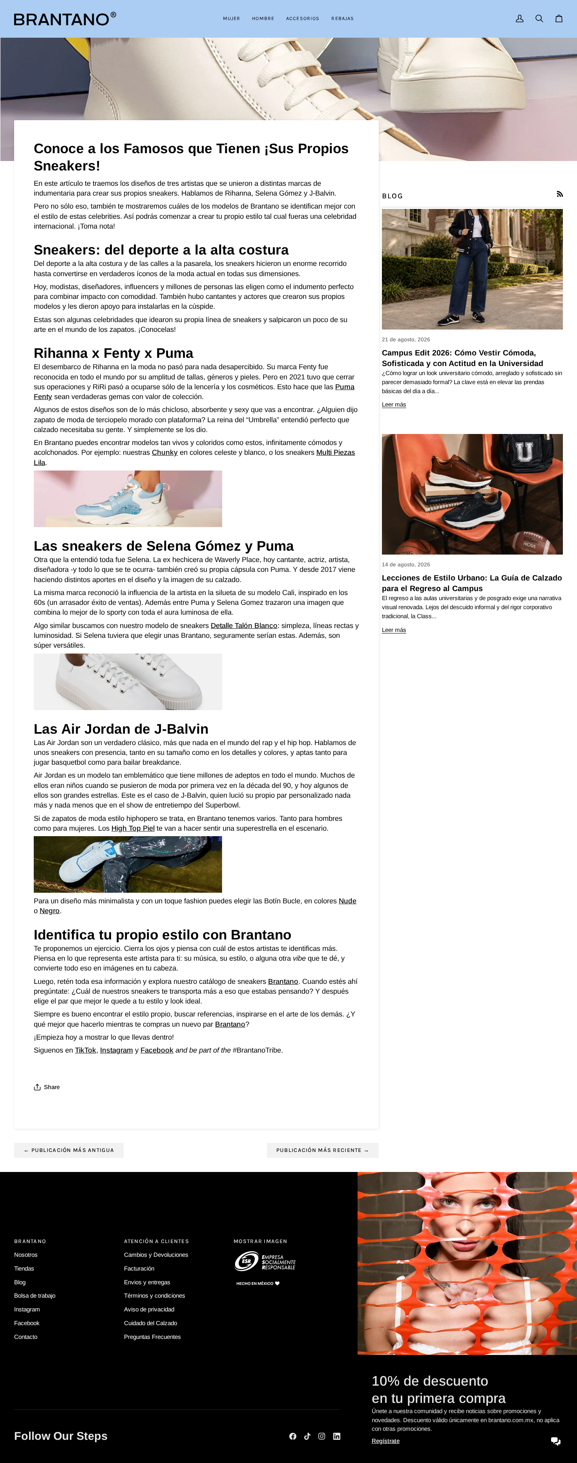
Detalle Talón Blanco (244, 625)
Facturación (139, 1268)
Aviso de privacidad (149, 1309)
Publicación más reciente (322, 1150)
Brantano (283, 981)
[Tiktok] (307, 1436)
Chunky (165, 452)
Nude (347, 901)
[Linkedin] (336, 1436)
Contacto (25, 1336)
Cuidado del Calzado (150, 1323)
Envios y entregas (147, 1281)
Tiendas (24, 1268)
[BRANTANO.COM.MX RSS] (560, 194)
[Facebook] (292, 1436)
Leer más (394, 404)
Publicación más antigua (69, 1150)
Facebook (157, 1050)
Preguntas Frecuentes (152, 1336)
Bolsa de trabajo (34, 1295)
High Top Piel (133, 828)
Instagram (116, 1050)
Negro (50, 910)
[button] (232, 18)
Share (52, 1087)
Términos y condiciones (154, 1295)
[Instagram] (321, 1436)
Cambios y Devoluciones (156, 1254)
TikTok (85, 1050)
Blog (20, 1281)
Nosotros (26, 1254)
